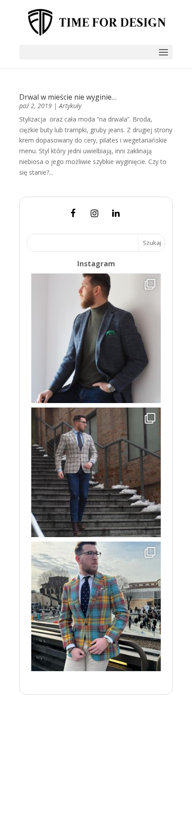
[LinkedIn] (116, 213)
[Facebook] (73, 213)
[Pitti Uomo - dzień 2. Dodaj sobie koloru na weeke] (96, 606)
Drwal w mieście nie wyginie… (68, 97)
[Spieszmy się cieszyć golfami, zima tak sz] (96, 338)
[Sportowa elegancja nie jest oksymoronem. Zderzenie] (96, 472)
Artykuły (70, 105)
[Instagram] (94, 213)
